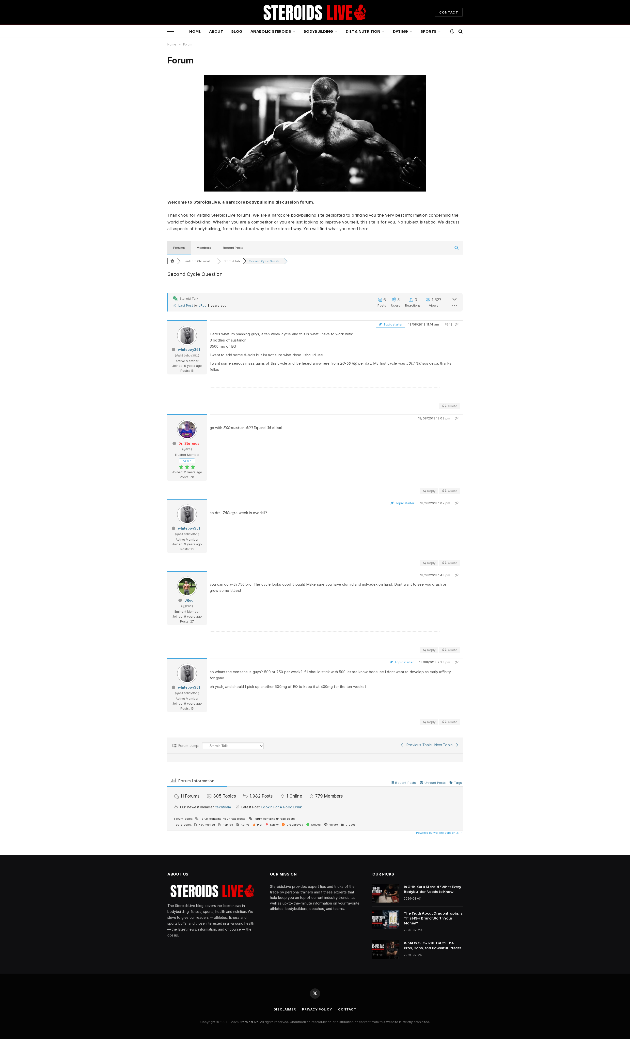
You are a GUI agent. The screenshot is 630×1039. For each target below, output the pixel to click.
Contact (347, 1009)
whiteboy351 (189, 349)
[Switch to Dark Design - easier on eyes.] (452, 31)
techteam (223, 807)
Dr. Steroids (188, 443)
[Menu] (170, 31)
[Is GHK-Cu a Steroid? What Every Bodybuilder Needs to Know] (385, 893)
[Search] (460, 31)
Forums (179, 248)
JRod (202, 305)
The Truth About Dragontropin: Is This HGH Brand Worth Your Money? (433, 918)
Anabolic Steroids (271, 31)
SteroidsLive (249, 1022)
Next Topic (444, 745)
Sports (429, 31)
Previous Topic (418, 745)
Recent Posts (233, 248)
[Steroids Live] (315, 12)
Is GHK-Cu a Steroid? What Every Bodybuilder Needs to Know (432, 889)
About (216, 31)
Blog (236, 31)
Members (204, 248)
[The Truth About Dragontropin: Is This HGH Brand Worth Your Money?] (385, 919)
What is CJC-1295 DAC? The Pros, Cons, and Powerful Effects (432, 945)
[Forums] (172, 261)
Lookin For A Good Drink (281, 807)
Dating (400, 31)
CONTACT (448, 12)
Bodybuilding (318, 31)
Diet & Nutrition (363, 31)
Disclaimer (285, 1009)
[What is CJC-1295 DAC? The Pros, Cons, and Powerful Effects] (385, 949)
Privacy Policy (317, 1009)
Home (195, 31)
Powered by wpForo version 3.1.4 (438, 832)
